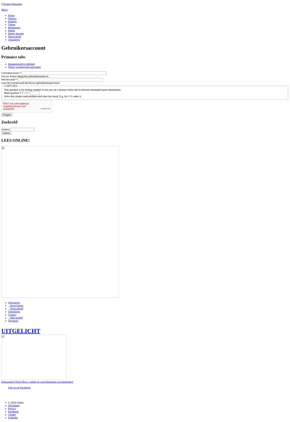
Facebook (13, 411)
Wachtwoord (9, 79)
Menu (4, 9)
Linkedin (13, 417)
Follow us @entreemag (26, 395)
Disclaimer (13, 405)
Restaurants (14, 27)
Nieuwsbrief (14, 36)
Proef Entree (16, 305)
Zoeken (5, 129)
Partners (12, 21)
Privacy (12, 408)
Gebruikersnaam (11, 73)
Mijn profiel (16, 317)
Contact (12, 314)
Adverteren (14, 311)
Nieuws (12, 18)
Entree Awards (16, 33)
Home (11, 15)
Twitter (12, 414)
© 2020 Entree (16, 402)
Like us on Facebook (19, 387)
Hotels (11, 30)
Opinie (11, 24)
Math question (12, 93)
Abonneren (14, 39)
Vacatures (13, 320)
